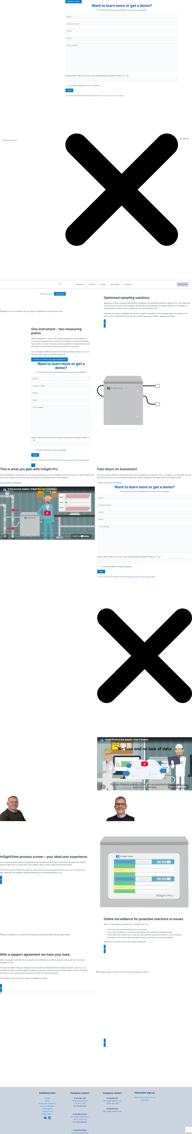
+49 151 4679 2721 (79, 1119)
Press (47, 1101)
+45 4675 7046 (80, 1103)
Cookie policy (47, 1109)
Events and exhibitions (47, 1103)
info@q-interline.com (80, 1101)
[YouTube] (45, 1117)
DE (184, 139)
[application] (85, 284)
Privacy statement (47, 1106)
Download (60, 294)
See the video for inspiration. (11, 483)
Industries (80, 284)
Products (92, 284)
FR (187, 139)
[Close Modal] (33, 465)
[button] (148, 323)
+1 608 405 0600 (112, 1103)
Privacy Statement (93, 85)
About (103, 284)
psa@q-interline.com (169, 805)
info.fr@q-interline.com (79, 1133)
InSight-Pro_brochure (46, 294)
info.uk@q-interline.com (112, 1111)
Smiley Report (47, 1114)
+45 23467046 (72, 802)
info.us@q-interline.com (112, 1101)
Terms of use (47, 1111)
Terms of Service (115, 95)
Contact (127, 284)
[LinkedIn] (49, 1117)
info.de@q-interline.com (80, 1117)
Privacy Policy (102, 95)
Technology (114, 284)
